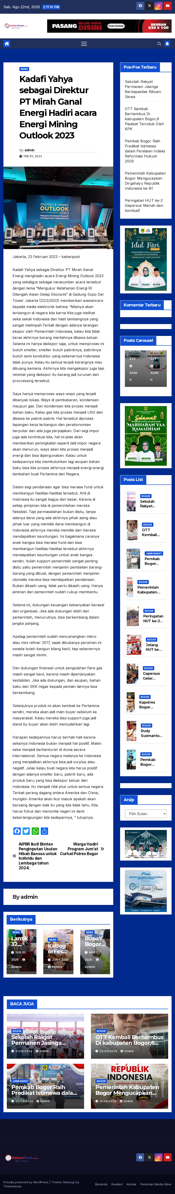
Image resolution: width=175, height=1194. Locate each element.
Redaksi (117, 1184)
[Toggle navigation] (84, 43)
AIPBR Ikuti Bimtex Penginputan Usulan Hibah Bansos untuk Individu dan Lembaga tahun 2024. (38, 856)
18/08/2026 (109, 1101)
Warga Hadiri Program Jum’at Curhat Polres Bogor (79, 849)
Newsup (69, 1182)
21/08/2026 (24, 1051)
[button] (159, 43)
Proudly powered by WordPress (26, 1182)
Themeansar (12, 1186)
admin (30, 150)
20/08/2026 (109, 1051)
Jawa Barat (154, 553)
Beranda (101, 1184)
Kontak (131, 1184)
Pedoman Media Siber (156, 1184)
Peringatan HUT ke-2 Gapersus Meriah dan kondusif (144, 205)
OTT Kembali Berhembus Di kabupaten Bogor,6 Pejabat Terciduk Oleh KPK (144, 118)
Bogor (146, 496)
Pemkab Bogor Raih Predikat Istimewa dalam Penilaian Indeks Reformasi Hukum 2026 (145, 151)
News (24, 69)
